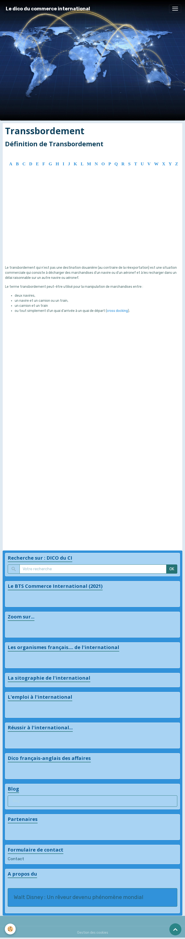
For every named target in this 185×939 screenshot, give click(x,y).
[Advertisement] (92, 222)
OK (171, 569)
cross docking (117, 311)
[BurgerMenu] (175, 9)
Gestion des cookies (92, 933)
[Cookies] (10, 929)
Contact (16, 858)
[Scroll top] (175, 929)
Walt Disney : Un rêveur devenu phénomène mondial (78, 897)
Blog (16, 801)
